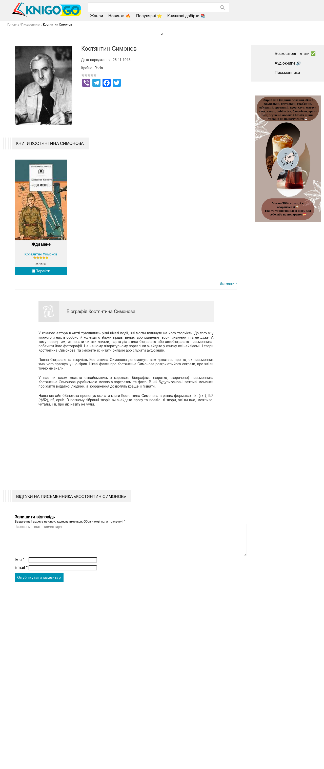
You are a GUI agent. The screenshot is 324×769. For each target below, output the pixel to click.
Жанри (96, 16)
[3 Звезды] (88, 75)
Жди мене (41, 244)
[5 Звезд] (94, 75)
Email (21, 567)
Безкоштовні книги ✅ (295, 53)
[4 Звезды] (91, 75)
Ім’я (19, 559)
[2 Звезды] (85, 75)
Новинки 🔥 (119, 16)
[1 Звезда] (82, 75)
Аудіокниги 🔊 (288, 63)
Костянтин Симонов (41, 254)
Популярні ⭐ (149, 16)
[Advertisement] (123, 444)
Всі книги (227, 283)
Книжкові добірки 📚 (186, 16)
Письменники (287, 72)
